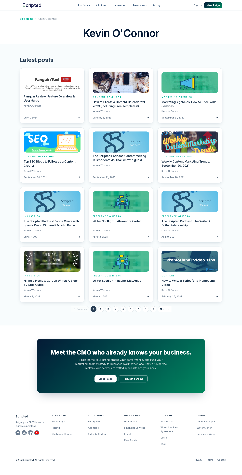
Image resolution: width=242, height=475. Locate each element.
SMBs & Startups (97, 434)
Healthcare (130, 421)
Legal (127, 434)
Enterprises (94, 421)
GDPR (164, 437)
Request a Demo (133, 378)
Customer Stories (62, 434)
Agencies (93, 427)
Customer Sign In (206, 421)
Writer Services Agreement (169, 429)
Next (162, 309)
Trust (163, 443)
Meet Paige (213, 5)
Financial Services (134, 427)
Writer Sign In (204, 427)
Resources (167, 421)
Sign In (198, 5)
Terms (209, 459)
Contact (221, 459)
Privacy (198, 459)
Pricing (157, 5)
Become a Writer (206, 434)
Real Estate (130, 440)
